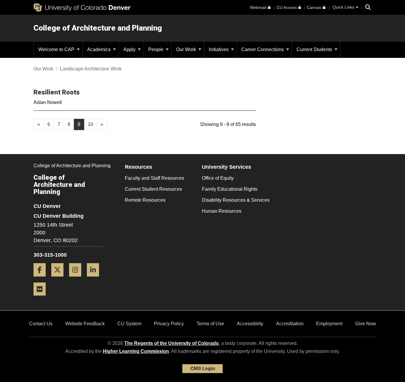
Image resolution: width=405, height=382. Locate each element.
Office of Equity (218, 178)
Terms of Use (210, 323)
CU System (129, 323)
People (156, 49)
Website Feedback (85, 323)
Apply (130, 49)
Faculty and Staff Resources (154, 178)
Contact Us (40, 323)
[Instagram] (77, 278)
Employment (329, 323)
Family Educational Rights (229, 189)
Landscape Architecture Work (91, 68)
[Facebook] (42, 278)
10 (90, 124)
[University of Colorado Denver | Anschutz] (82, 7)
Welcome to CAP (57, 49)
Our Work (186, 49)
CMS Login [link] (202, 368)
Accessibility (250, 323)
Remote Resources (145, 200)
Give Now (365, 323)
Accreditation (290, 323)
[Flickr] (42, 297)
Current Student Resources (153, 189)
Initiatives (219, 49)
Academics (99, 49)
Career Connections (263, 49)
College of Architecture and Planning (98, 27)
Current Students (314, 49)
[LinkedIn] (95, 278)
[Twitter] (59, 278)
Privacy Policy (169, 323)
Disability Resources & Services (236, 200)
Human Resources (221, 211)
